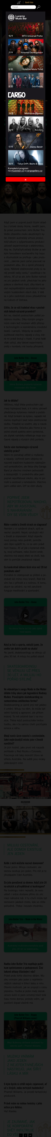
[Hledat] (38, 7)
